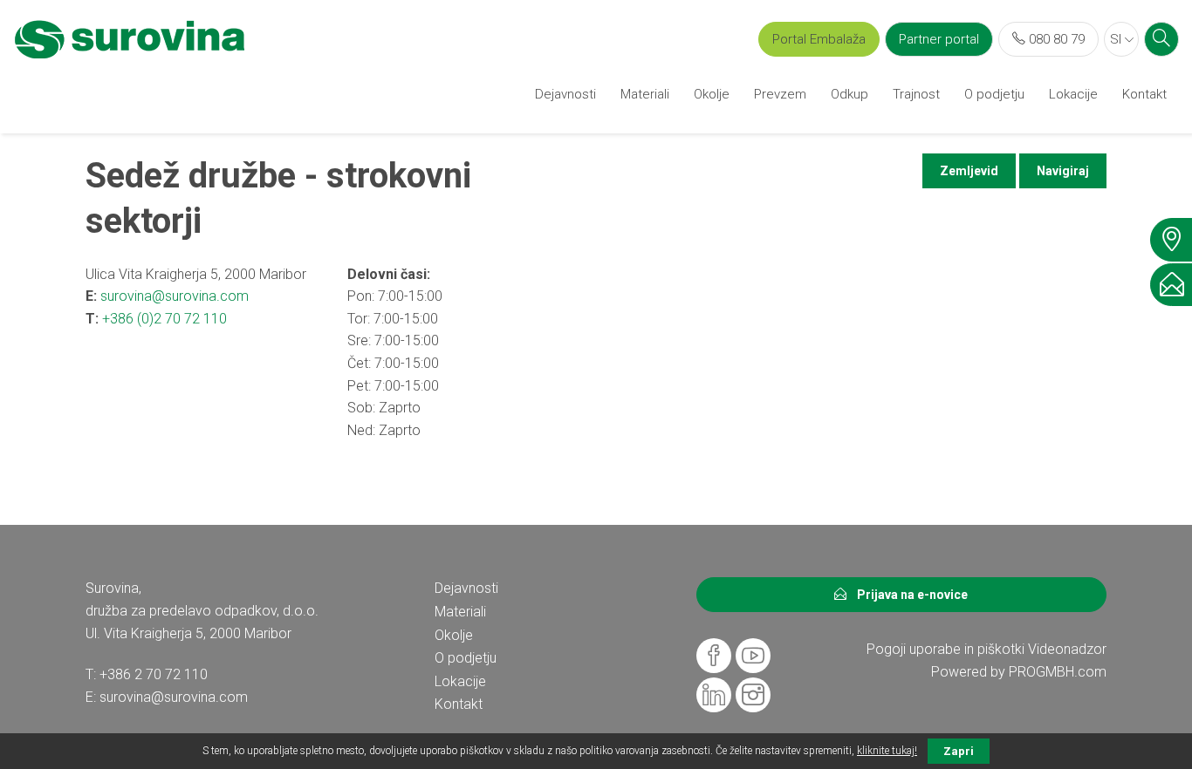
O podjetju (994, 94)
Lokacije (1073, 94)
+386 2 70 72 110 (153, 674)
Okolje (712, 94)
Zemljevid (969, 171)
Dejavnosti (565, 94)
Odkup (849, 94)
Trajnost (916, 94)
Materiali (644, 94)
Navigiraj (1063, 171)
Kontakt (1144, 94)
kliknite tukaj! (887, 751)
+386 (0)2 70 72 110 (164, 318)
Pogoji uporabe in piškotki (945, 649)
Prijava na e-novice (907, 595)
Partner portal (939, 39)
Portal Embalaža (819, 39)
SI (1117, 39)
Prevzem (780, 94)
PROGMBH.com (1057, 672)
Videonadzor (1067, 649)
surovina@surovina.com (174, 296)
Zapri (958, 751)
